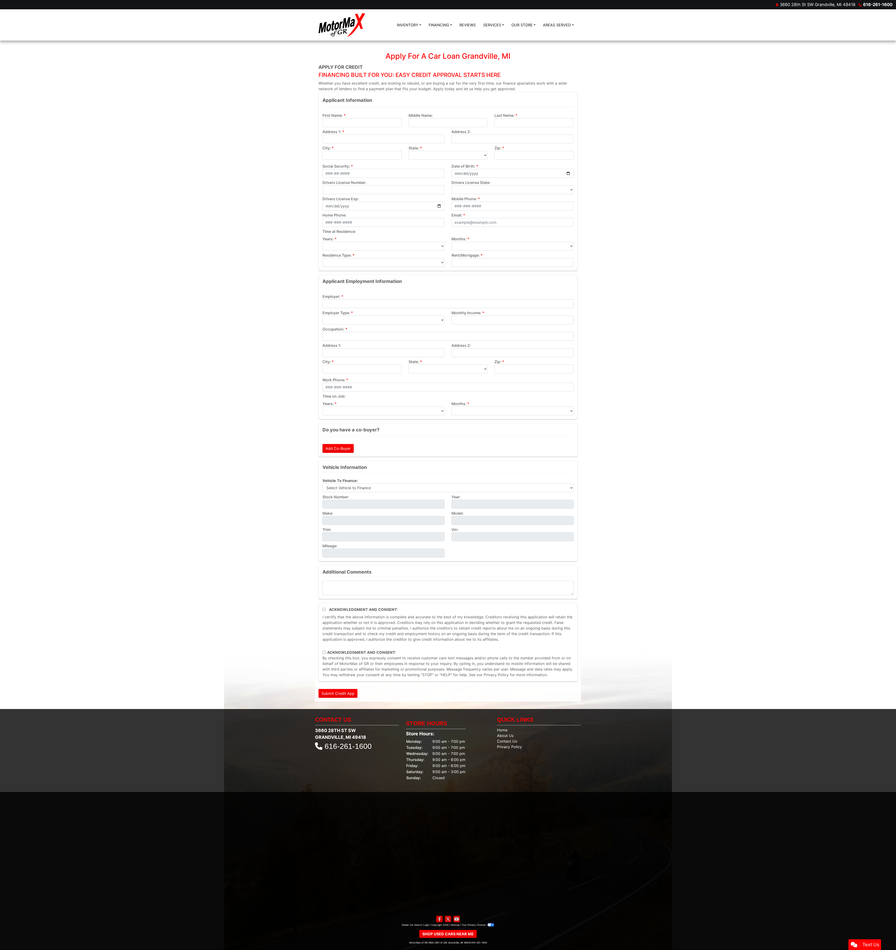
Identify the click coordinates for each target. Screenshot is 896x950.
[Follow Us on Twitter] (448, 919)
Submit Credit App (338, 693)
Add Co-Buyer (338, 448)
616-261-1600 (877, 4)
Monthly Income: (466, 312)
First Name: (332, 115)
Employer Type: (336, 312)
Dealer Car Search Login (415, 924)
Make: (327, 513)
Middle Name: (421, 115)
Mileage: (329, 546)
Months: (459, 239)
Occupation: (333, 329)
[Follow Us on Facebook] (439, 919)
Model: (458, 513)
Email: (457, 215)
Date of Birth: (463, 166)
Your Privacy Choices (474, 924)
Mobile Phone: (464, 198)
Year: (456, 497)
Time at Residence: (339, 231)
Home (502, 730)
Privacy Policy (496, 674)
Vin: (455, 529)
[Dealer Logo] (341, 25)
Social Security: (336, 166)
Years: (328, 239)
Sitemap (455, 924)
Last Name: (504, 115)
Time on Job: (334, 396)
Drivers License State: (471, 182)
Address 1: (331, 131)
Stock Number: (335, 497)
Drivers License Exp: (340, 198)
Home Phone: (334, 215)
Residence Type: (337, 255)
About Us (505, 735)
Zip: (497, 148)
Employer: (331, 296)
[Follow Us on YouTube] (456, 919)
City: (326, 148)
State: (414, 148)
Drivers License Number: (344, 182)
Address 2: (461, 131)
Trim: (326, 529)
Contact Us (507, 741)
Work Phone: (333, 380)
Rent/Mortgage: (466, 255)
